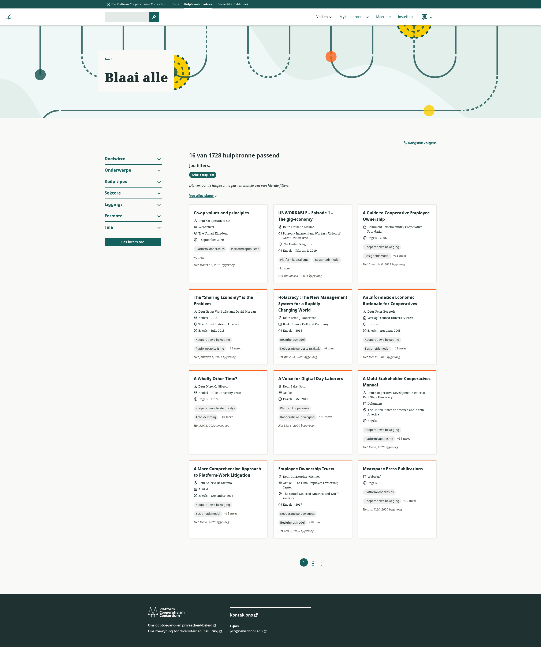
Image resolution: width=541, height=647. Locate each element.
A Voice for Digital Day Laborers (310, 379)
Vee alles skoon (201, 195)
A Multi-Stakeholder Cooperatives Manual (397, 382)
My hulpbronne (352, 16)
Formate (114, 216)
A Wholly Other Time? (215, 379)
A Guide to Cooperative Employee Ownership (396, 216)
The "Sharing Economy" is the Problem (223, 300)
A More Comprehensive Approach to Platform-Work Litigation (227, 472)
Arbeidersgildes (204, 175)
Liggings (114, 204)
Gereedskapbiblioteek (232, 4)
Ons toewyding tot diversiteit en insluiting (183, 631)
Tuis (107, 59)
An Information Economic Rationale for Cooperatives (390, 300)
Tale (109, 227)
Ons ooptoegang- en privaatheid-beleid (180, 625)
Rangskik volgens (422, 143)
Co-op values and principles (221, 213)
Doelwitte (115, 159)
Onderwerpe (118, 170)
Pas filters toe (132, 242)
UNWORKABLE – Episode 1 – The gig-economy (305, 216)
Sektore (113, 193)
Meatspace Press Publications (393, 469)
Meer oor (383, 16)
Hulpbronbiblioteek (198, 4)
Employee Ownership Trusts (306, 469)
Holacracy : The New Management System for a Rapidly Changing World (312, 303)
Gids (175, 4)
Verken (322, 16)
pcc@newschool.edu (246, 631)
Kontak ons (241, 614)
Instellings (406, 16)
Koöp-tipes (116, 182)
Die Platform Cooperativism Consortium (139, 4)
